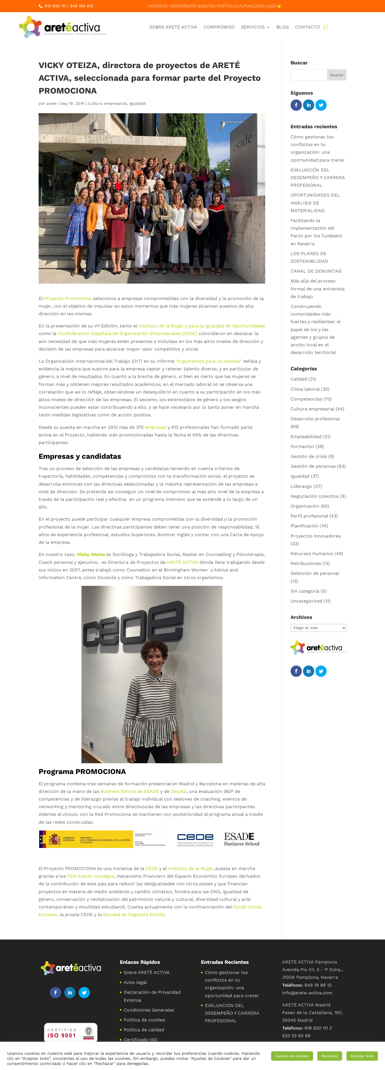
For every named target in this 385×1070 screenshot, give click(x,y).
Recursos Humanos (312, 553)
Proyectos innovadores (316, 536)
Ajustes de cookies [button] (292, 1056)
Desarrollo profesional (315, 418)
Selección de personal (315, 573)
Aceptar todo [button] (362, 1056)
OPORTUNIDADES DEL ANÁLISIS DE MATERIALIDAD (315, 202)
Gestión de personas (313, 466)
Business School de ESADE (130, 791)
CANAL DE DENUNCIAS (316, 271)
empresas (155, 427)
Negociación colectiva (314, 496)
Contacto (307, 27)
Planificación (305, 526)
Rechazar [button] (330, 1056)
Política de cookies (144, 1020)
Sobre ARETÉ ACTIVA (173, 27)
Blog (282, 27)
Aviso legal (135, 982)
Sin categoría (305, 591)
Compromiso (219, 27)
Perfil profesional (309, 516)
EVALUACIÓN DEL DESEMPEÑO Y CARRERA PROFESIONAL (318, 177)
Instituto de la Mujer (190, 868)
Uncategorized (306, 601)
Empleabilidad (306, 436)
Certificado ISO (140, 1039)
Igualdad (137, 103)
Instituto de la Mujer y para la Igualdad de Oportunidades (201, 326)
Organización (305, 506)
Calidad (299, 379)
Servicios (253, 27)
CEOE (152, 868)
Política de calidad (144, 1029)
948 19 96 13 (317, 985)
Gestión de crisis (309, 456)
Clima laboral (305, 389)
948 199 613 (81, 6)
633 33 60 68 (296, 1035)
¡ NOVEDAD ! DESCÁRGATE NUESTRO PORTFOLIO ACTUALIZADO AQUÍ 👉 (214, 6)
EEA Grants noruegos (90, 876)
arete (52, 103)
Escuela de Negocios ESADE (134, 914)
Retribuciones (306, 563)
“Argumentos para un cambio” (209, 361)
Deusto (179, 791)
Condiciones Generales (149, 1010)
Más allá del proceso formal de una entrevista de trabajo (318, 288)
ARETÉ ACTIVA (182, 562)
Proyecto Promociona (68, 298)
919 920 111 (55, 6)
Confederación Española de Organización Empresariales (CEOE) (127, 333)
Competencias (306, 399)
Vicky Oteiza (91, 554)
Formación (302, 446)
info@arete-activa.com (307, 992)
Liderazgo (301, 486)
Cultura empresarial (107, 103)
